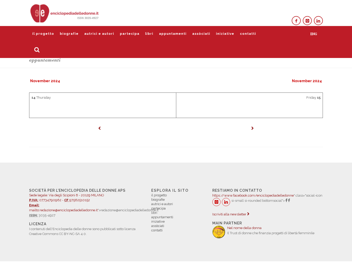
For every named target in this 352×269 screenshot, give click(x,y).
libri (149, 34)
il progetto (43, 34)
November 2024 (45, 81)
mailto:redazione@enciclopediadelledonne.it (63, 210)
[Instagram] (307, 20)
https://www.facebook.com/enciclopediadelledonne (253, 195)
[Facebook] (296, 20)
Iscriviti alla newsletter (229, 214)
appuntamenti (173, 34)
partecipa (129, 34)
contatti (248, 34)
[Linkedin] (318, 20)
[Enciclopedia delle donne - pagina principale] (65, 13)
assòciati (201, 34)
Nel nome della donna (244, 228)
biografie (69, 34)
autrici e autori (99, 34)
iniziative (225, 34)
